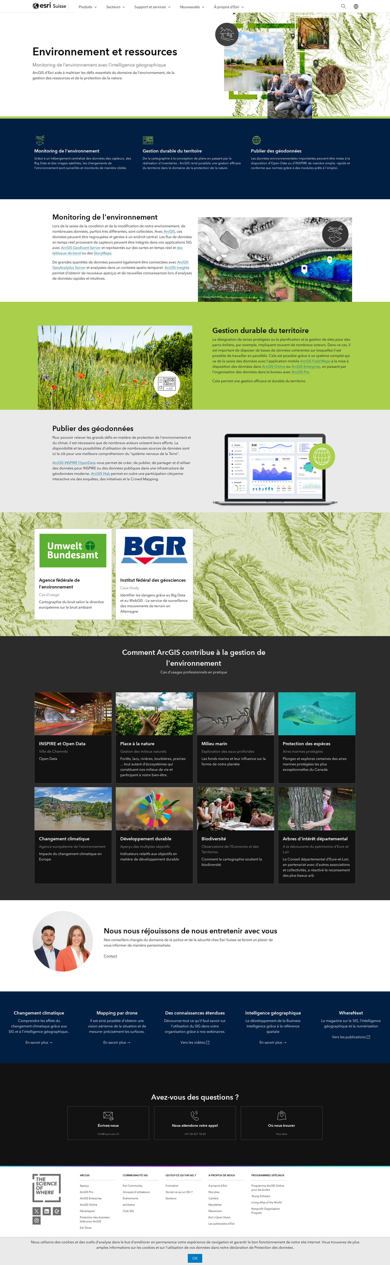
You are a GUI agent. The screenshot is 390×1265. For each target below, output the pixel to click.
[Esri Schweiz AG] (49, 6)
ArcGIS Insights (177, 267)
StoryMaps (102, 253)
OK (195, 1258)
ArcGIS (169, 231)
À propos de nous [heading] (222, 1175)
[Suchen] (343, 6)
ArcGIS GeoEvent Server (81, 248)
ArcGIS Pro (300, 372)
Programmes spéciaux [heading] (267, 1175)
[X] (36, 1211)
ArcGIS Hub (100, 473)
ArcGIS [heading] (85, 1175)
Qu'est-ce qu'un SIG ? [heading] (181, 1175)
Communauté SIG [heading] (135, 1175)
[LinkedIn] (47, 1211)
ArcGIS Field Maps (315, 361)
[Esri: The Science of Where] (46, 1189)
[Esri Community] (57, 1211)
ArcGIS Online (273, 366)
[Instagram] (36, 1220)
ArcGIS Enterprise (305, 366)
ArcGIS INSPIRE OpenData (74, 463)
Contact (110, 956)
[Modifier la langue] (356, 6)
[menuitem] (98, 1186)
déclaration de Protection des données (261, 1247)
